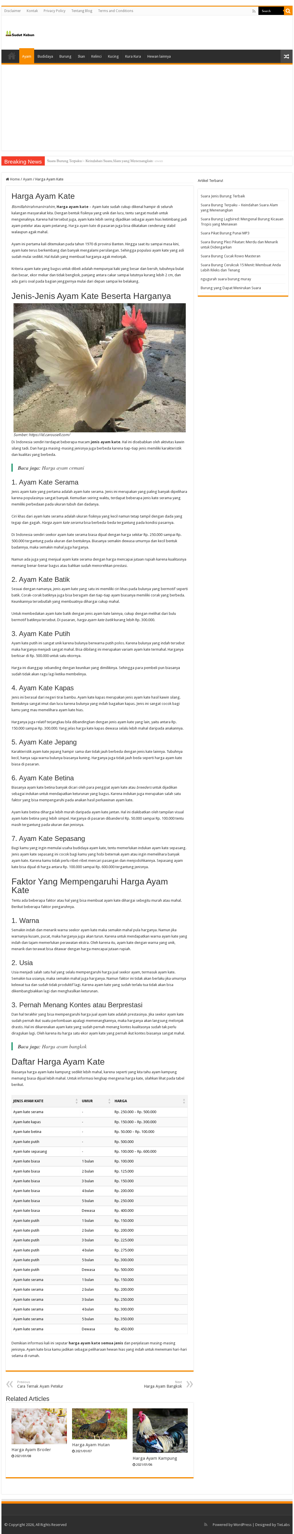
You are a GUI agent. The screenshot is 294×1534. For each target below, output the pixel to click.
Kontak (32, 11)
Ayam (26, 56)
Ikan (81, 56)
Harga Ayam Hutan (91, 1444)
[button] (76, 1101)
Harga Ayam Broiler (31, 1449)
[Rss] (254, 11)
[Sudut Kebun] (20, 32)
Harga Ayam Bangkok (163, 1384)
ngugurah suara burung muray (226, 279)
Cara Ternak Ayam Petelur (40, 1384)
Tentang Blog (81, 11)
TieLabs (283, 1525)
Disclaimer (12, 11)
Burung (65, 56)
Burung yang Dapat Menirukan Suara (231, 288)
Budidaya (45, 56)
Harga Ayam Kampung (155, 1458)
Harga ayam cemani (63, 467)
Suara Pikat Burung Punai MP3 (225, 233)
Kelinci (96, 56)
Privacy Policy (54, 11)
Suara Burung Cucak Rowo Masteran (230, 256)
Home (11, 56)
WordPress (242, 1525)
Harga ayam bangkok (64, 1046)
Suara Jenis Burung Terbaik (223, 196)
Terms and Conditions (115, 11)
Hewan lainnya (159, 56)
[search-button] (288, 11)
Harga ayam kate (82, 225)
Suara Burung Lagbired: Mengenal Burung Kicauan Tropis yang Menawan (105, 161)
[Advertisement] (147, 107)
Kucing (113, 56)
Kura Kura (133, 56)
